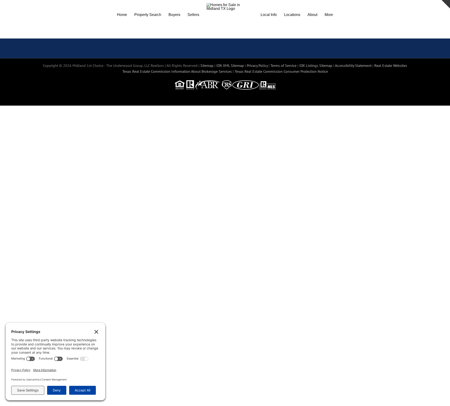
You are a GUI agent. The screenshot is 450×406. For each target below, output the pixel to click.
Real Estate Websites (390, 65)
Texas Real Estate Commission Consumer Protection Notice (281, 71)
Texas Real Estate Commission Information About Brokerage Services (177, 71)
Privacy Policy (257, 65)
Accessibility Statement (353, 65)
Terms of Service (283, 65)
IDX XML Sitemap (230, 65)
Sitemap (207, 65)
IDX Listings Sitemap (315, 65)
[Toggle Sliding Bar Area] (446, 4)
